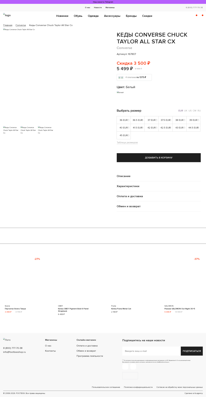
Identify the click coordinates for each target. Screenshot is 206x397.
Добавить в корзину (158, 157)
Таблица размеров (127, 142)
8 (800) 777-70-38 (194, 7)
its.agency (198, 393)
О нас (87, 7)
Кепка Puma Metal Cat (121, 309)
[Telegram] (125, 367)
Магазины (110, 7)
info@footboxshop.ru (14, 352)
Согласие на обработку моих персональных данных (179, 387)
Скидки (147, 16)
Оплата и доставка (87, 345)
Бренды (131, 16)
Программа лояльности (89, 356)
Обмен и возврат (86, 350)
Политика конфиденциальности (138, 387)
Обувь (78, 16)
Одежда (93, 16)
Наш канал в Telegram (103, 2)
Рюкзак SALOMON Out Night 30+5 (179, 309)
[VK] (133, 367)
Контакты (50, 350)
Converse (124, 48)
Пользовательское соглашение (106, 387)
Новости (98, 7)
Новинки (62, 16)
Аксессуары (112, 16)
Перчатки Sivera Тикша (15, 309)
